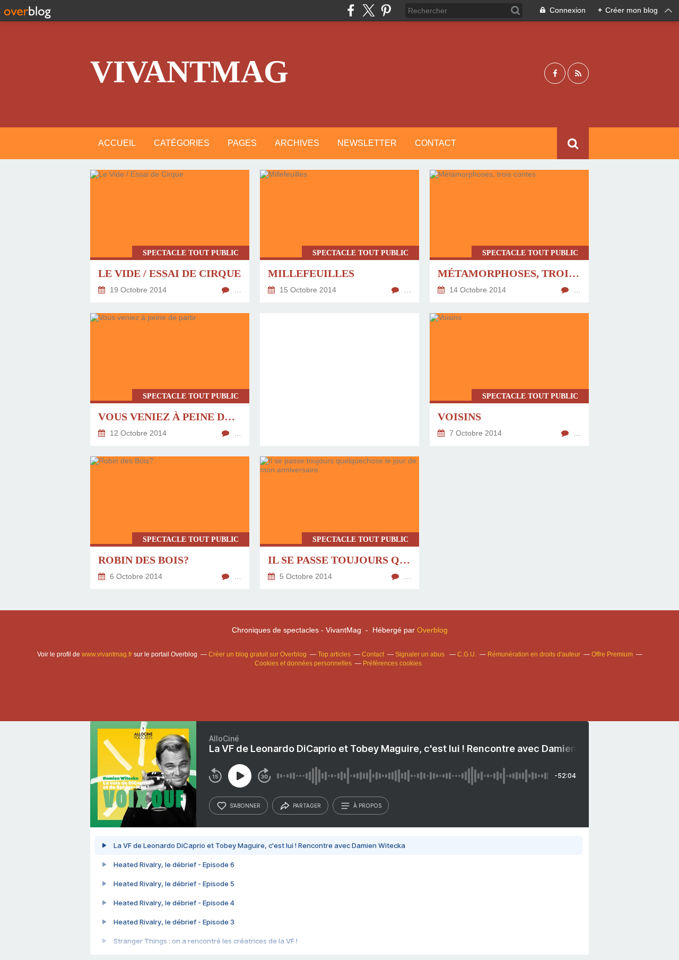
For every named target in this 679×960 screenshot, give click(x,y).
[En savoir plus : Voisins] (509, 379)
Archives (297, 143)
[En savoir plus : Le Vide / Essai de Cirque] (169, 236)
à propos (367, 805)
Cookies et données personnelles (303, 663)
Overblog (432, 630)
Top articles (334, 654)
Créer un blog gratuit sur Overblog (257, 654)
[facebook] (351, 10)
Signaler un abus (420, 654)
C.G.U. (466, 654)
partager (307, 805)
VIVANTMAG (189, 72)
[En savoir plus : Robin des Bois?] (169, 522)
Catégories (182, 143)
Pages (242, 143)
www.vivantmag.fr (107, 654)
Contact (435, 143)
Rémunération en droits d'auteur (534, 654)
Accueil (117, 143)
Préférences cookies (392, 663)
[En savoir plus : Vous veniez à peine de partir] (169, 379)
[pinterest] (386, 10)
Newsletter (367, 143)
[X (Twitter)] (368, 10)
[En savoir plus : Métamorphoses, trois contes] (509, 236)
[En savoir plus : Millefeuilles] (339, 236)
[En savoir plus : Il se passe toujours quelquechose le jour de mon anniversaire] (339, 522)
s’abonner (245, 805)
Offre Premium (612, 654)
